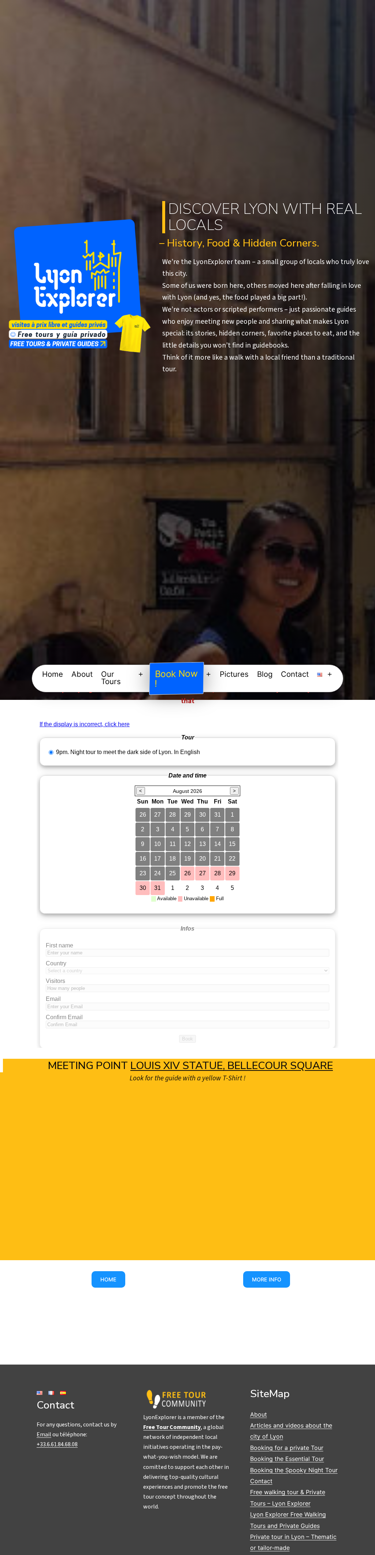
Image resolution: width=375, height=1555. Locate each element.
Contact (295, 674)
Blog (264, 674)
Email (44, 1434)
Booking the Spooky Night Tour (294, 1470)
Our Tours (111, 677)
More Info (266, 1279)
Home (52, 674)
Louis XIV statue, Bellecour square (231, 1065)
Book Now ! (176, 678)
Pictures (234, 674)
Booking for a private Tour (286, 1447)
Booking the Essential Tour (287, 1458)
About (82, 674)
